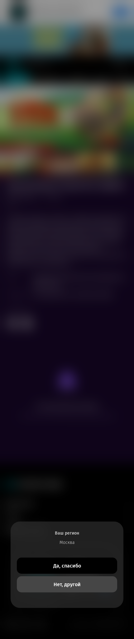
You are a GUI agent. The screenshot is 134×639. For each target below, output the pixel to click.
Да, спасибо (67, 566)
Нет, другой (67, 584)
